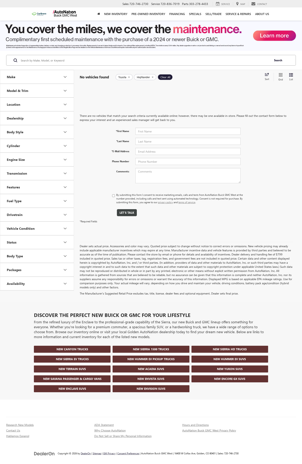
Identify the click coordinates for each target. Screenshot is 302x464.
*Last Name (122, 141)
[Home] (98, 14)
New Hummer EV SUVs (229, 359)
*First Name (122, 131)
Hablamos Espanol (17, 436)
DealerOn (86, 453)
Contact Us (13, 430)
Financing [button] (177, 14)
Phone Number (120, 161)
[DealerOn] (44, 453)
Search (278, 60)
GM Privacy (109, 453)
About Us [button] (262, 14)
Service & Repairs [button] (238, 14)
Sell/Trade (213, 14)
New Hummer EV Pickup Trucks (151, 359)
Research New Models (20, 425)
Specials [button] (195, 14)
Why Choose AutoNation (110, 430)
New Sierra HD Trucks (230, 349)
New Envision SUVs (151, 389)
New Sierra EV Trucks (72, 359)
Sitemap (97, 453)
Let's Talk (127, 213)
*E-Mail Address (120, 151)
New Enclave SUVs (72, 389)
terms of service (186, 202)
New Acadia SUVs (151, 369)
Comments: (122, 171)
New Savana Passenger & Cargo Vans (72, 379)
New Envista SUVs (150, 379)
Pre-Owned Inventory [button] (148, 14)
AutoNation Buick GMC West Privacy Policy (209, 430)
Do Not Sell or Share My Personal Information (123, 436)
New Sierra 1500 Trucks (151, 349)
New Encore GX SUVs (229, 379)
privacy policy (165, 202)
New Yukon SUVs (230, 369)
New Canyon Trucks (72, 349)
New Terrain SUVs (72, 369)
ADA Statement (104, 425)
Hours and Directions (195, 425)
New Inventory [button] (115, 14)
